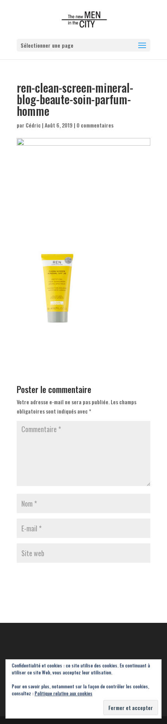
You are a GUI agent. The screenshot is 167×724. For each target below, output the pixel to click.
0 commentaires (95, 125)
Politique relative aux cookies (63, 693)
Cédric (33, 125)
